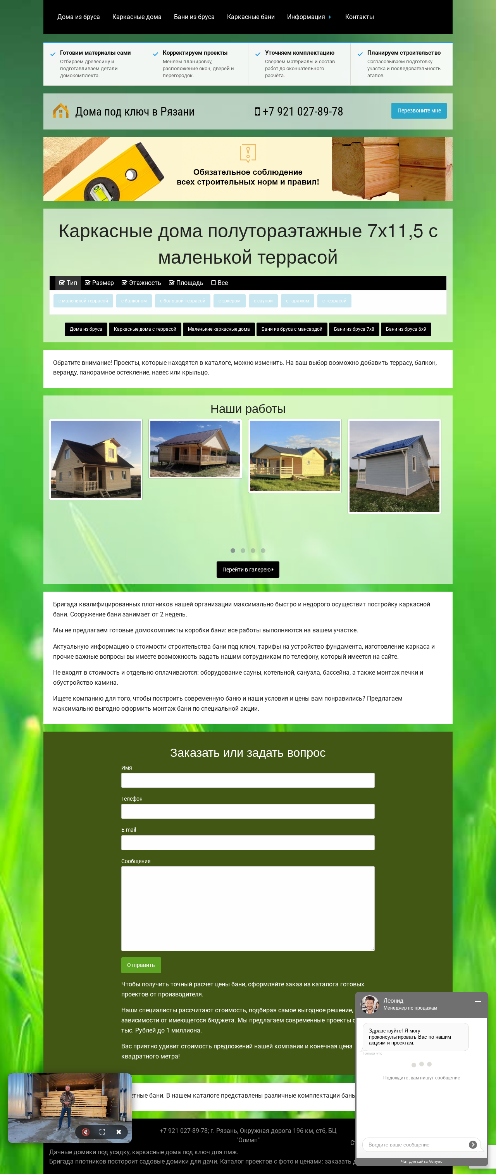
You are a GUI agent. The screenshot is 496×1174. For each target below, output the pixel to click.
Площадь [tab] (189, 283)
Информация (306, 17)
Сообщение (135, 861)
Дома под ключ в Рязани (133, 111)
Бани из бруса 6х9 (406, 329)
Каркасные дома (137, 17)
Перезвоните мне (419, 110)
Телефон (132, 799)
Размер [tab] (102, 283)
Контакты (359, 17)
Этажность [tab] (144, 283)
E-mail (128, 830)
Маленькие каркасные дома (219, 329)
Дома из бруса (78, 17)
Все (222, 283)
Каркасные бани (251, 17)
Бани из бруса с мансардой (292, 329)
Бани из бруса (194, 17)
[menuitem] (78, 17)
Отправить (141, 965)
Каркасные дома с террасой (145, 329)
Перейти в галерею (247, 569)
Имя (126, 768)
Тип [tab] (71, 283)
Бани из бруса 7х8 (354, 329)
